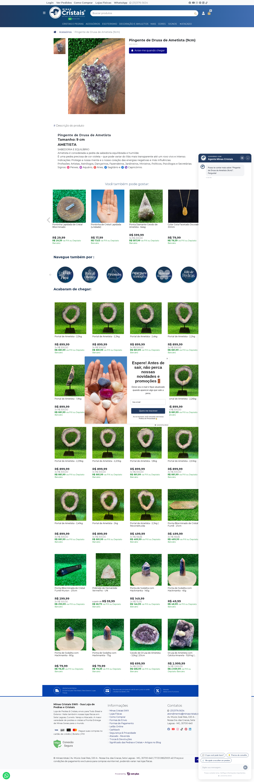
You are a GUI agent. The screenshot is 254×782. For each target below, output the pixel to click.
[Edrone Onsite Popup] (127, 391)
